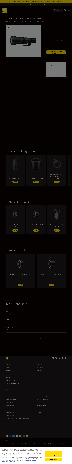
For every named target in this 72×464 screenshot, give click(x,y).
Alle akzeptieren (53, 459)
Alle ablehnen (53, 455)
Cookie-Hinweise (27, 460)
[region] (36, 455)
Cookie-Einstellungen (53, 452)
